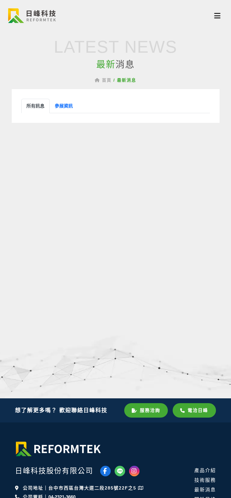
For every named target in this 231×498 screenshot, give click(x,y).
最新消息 (205, 489)
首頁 (106, 80)
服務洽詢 (150, 410)
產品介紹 (205, 470)
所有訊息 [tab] (35, 105)
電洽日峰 (198, 410)
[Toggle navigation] (217, 15)
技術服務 (205, 480)
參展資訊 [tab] (64, 105)
